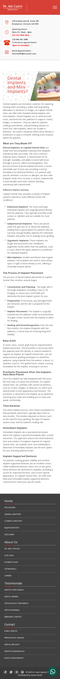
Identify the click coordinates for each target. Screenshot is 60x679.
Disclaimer (9, 534)
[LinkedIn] (22, 672)
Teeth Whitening (12, 610)
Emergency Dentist (13, 617)
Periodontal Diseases (14, 638)
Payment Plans (11, 562)
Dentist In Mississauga (14, 651)
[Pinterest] (11, 672)
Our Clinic (9, 555)
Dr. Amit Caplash (12, 548)
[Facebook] (5, 672)
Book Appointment (24, 52)
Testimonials (10, 569)
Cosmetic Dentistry (13, 521)
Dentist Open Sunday (14, 590)
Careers (7, 575)
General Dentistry (12, 514)
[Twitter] (17, 672)
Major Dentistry (11, 527)
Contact (9, 624)
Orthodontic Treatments (16, 603)
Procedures (9, 507)
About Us (10, 542)
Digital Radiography (14, 658)
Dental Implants (12, 644)
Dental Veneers (11, 596)
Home (8, 501)
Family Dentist (10, 631)
